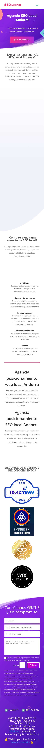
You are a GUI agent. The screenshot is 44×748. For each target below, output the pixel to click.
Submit (33, 665)
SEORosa (14, 731)
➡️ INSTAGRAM (30, 710)
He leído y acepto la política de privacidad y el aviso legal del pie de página (21, 659)
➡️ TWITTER (11, 710)
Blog (27, 723)
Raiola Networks (20, 742)
